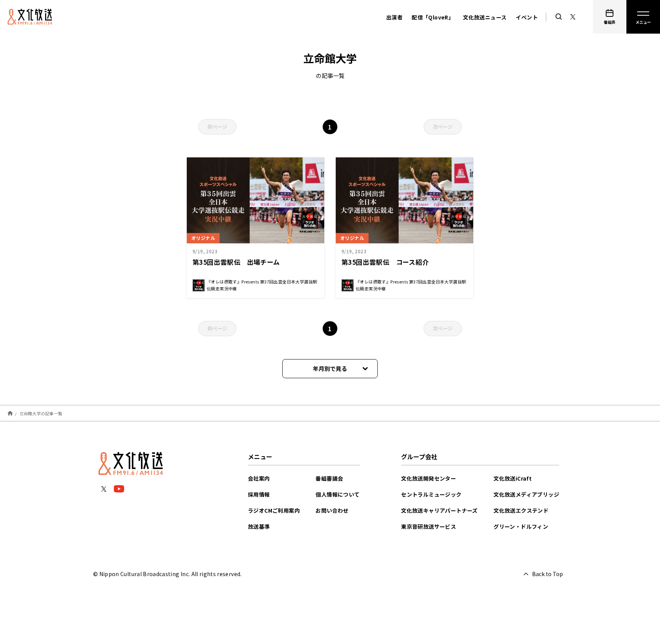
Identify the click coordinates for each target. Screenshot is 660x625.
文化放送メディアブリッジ (526, 494)
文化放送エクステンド (520, 510)
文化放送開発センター (428, 478)
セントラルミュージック (431, 494)
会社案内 (259, 478)
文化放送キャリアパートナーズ (439, 510)
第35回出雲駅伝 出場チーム (236, 262)
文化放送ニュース (484, 17)
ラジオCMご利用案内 (274, 510)
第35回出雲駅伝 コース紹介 (385, 262)
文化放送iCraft (512, 478)
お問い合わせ (331, 510)
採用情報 (259, 494)
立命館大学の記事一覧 (41, 413)
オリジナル (203, 238)
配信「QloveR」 (433, 17)
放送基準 (259, 526)
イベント (527, 17)
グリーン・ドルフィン (520, 526)
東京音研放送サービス (428, 526)
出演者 (394, 17)
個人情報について (337, 494)
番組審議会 (329, 478)
